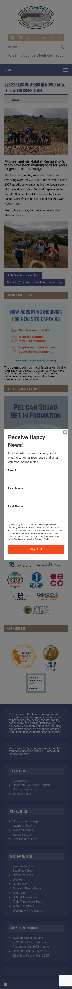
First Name (15, 488)
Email (12, 470)
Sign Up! (36, 549)
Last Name (15, 506)
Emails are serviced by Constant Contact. (32, 539)
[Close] (65, 432)
